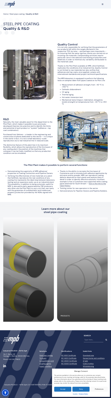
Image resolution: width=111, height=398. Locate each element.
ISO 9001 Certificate (68, 355)
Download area (88, 355)
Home (5, 14)
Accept (62, 389)
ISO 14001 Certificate (68, 358)
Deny (81, 389)
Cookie (75, 394)
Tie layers (42, 358)
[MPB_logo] (10, 2)
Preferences (99, 389)
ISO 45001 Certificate (69, 361)
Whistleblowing (88, 366)
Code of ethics (88, 364)
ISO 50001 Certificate (69, 364)
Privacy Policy (83, 394)
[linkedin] (4, 366)
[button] (5, 393)
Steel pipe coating (17, 14)
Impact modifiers (45, 366)
